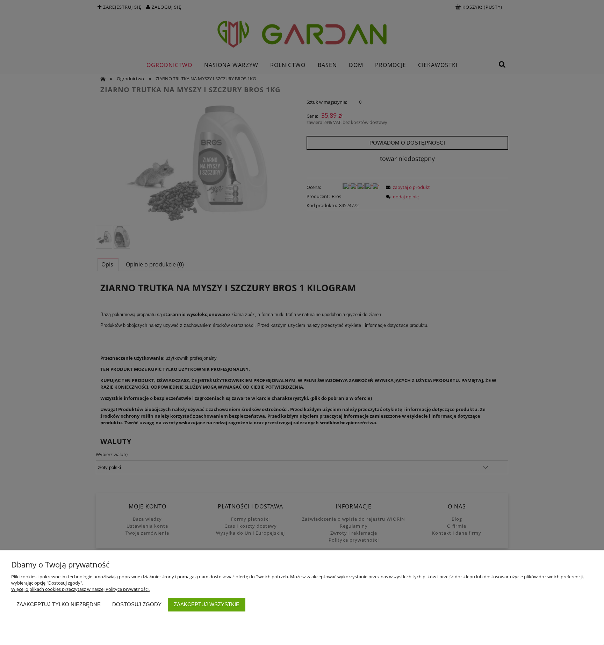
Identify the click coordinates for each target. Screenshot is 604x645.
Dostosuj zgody (136, 604)
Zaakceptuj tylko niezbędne (58, 604)
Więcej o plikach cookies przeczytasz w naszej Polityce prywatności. (80, 589)
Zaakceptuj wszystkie (206, 604)
